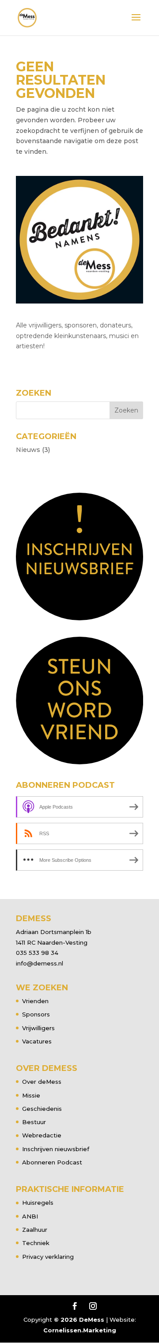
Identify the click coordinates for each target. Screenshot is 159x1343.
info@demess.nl (39, 963)
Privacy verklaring (48, 1256)
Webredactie (41, 1135)
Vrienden (35, 1000)
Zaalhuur (34, 1229)
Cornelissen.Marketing (79, 1330)
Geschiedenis (42, 1108)
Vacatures (37, 1041)
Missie (31, 1095)
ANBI (30, 1216)
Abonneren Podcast (52, 1162)
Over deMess (41, 1081)
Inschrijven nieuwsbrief (55, 1148)
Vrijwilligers (38, 1028)
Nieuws (28, 450)
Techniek (35, 1242)
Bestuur (34, 1121)
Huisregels (37, 1202)
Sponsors (36, 1014)
